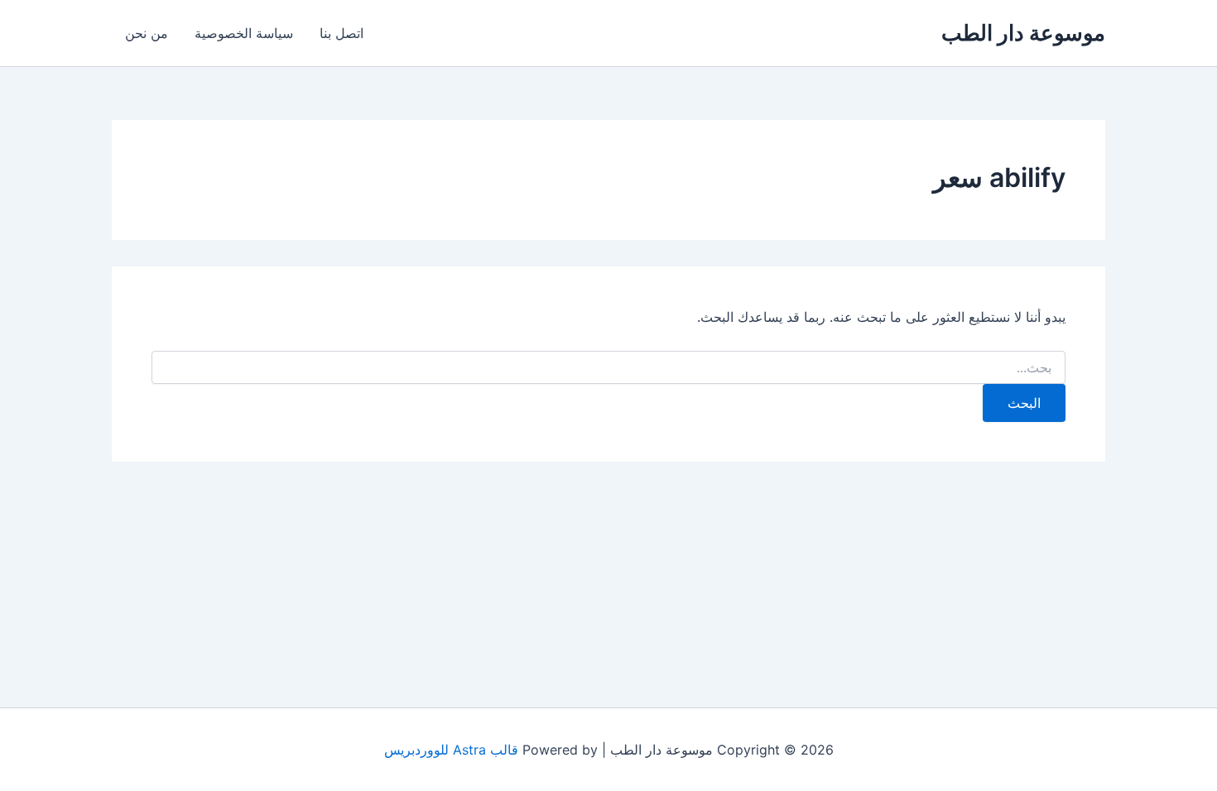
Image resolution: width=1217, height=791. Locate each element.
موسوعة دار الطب (1023, 33)
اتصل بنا (341, 33)
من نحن (146, 33)
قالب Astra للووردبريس (451, 749)
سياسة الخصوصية (244, 33)
